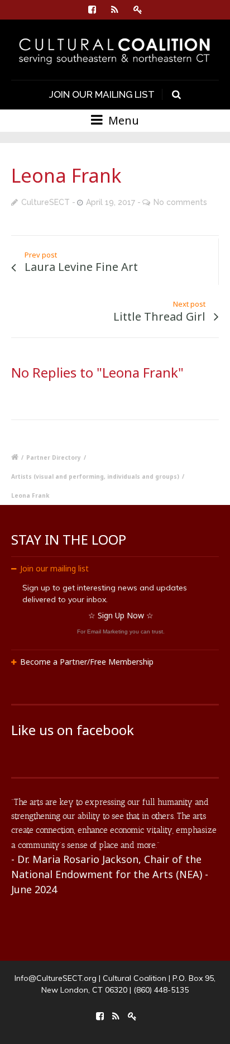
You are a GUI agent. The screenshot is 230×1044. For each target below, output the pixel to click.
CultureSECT (45, 202)
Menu (122, 120)
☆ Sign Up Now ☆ (121, 615)
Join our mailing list (54, 568)
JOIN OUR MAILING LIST (102, 94)
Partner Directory (53, 457)
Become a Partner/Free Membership (87, 661)
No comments (180, 202)
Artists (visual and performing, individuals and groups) (95, 476)
